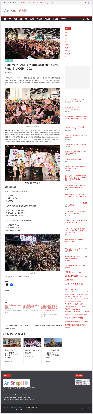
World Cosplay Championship (74, 301)
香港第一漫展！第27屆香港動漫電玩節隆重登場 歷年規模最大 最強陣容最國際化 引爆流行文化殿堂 (49, 307)
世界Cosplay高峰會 (81, 306)
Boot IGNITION (83, 276)
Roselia (81, 296)
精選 (15, 19)
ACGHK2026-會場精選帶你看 (73, 160)
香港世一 (86, 321)
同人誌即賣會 (85, 312)
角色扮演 (39, 19)
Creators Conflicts (73, 289)
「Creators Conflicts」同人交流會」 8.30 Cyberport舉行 (39, 3)
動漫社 (78, 312)
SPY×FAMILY (77, 298)
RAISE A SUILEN (74, 296)
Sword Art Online (85, 298)
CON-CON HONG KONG (80, 287)
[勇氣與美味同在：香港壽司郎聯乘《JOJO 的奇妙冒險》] (12, 339)
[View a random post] (88, 19)
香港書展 (83, 325)
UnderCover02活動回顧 (32, 351)
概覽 (10, 19)
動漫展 (32, 19)
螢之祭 (81, 321)
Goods (63, 19)
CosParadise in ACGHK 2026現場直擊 (75, 144)
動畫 (21, 19)
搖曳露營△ (72, 314)
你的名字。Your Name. (72, 309)
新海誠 (76, 314)
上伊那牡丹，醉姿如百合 (70, 306)
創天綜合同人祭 (70, 312)
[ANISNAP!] (16, 380)
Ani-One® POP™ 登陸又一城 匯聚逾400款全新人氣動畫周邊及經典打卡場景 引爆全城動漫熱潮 (76, 231)
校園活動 (77, 318)
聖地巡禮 (55, 19)
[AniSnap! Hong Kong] (5, 19)
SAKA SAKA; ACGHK (69, 298)
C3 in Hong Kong (74, 283)
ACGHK (68, 272)
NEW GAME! (72, 294)
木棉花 (85, 314)
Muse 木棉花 (85, 291)
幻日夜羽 (67, 314)
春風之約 (81, 314)
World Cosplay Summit (74, 304)
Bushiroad (70, 279)
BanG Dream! (72, 275)
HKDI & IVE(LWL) (70, 292)
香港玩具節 (67, 328)
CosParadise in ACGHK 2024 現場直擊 (47, 326)
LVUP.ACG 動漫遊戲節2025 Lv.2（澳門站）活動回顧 (52, 354)
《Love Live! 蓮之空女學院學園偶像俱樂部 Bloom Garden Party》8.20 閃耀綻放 (76, 118)
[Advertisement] (77, 77)
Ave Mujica (78, 272)
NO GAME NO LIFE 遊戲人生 (82, 294)
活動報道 (47, 19)
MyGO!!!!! (67, 294)
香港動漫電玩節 (72, 324)
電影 (26, 19)
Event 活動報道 (8, 60)
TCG (66, 301)
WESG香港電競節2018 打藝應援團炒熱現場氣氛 (31, 306)
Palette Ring (67, 296)
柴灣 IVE (68, 318)
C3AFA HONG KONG (69, 287)
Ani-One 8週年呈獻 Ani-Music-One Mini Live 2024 (16, 327)
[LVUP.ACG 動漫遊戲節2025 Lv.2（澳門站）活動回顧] (53, 339)
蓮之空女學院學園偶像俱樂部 (71, 321)
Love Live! (79, 291)
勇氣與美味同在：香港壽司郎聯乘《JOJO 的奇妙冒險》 (11, 354)
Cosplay (66, 289)
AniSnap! (26, 277)
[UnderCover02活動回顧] (32, 339)
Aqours (73, 272)
